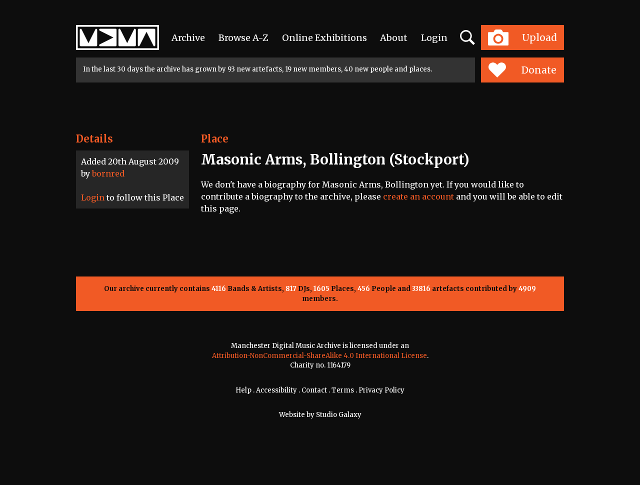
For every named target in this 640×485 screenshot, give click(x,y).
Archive (188, 38)
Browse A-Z (243, 38)
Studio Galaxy (339, 414)
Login (434, 38)
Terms (343, 390)
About (394, 38)
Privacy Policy (381, 390)
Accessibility (276, 390)
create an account (418, 197)
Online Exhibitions (324, 38)
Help (244, 390)
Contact (314, 390)
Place (214, 138)
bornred (108, 173)
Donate (539, 70)
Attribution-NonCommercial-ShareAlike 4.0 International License (319, 356)
